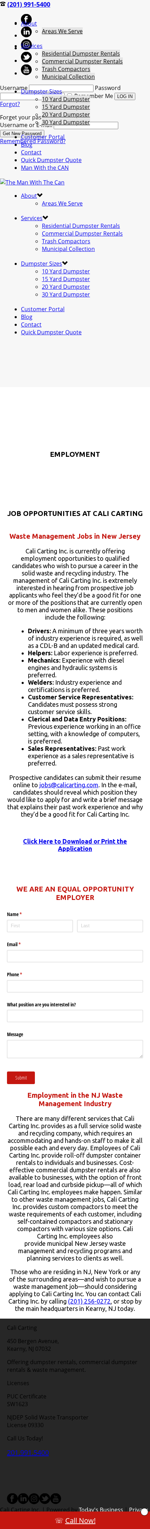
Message (15, 1034)
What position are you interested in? (41, 1004)
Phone (22, 974)
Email (22, 944)
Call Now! (80, 1520)
